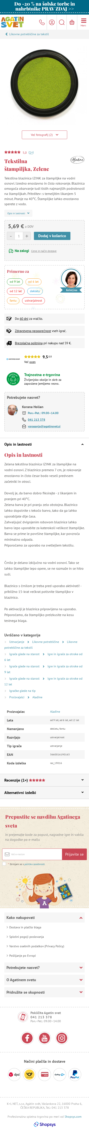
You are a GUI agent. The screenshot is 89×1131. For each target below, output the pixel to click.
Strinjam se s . (26, 864)
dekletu (35, 291)
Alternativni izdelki (20, 792)
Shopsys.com (73, 1117)
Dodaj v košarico (52, 235)
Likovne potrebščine (46, 642)
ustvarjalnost (33, 300)
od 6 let (33, 282)
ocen (32, 362)
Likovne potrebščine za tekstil (29, 34)
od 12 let (16, 291)
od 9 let (15, 282)
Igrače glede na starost (24, 654)
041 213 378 (36, 420)
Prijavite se (74, 854)
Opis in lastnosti (18, 444)
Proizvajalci (17, 697)
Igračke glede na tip (22, 691)
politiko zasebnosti (34, 864)
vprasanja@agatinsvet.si (44, 426)
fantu (13, 300)
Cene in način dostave (44, 251)
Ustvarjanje (17, 642)
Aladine (37, 697)
